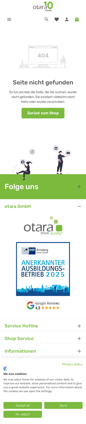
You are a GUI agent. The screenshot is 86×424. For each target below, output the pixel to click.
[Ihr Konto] (66, 19)
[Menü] (9, 19)
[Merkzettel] (56, 19)
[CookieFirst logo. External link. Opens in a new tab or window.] (5, 369)
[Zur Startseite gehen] (43, 6)
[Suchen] (46, 19)
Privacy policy (72, 364)
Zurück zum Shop (43, 113)
